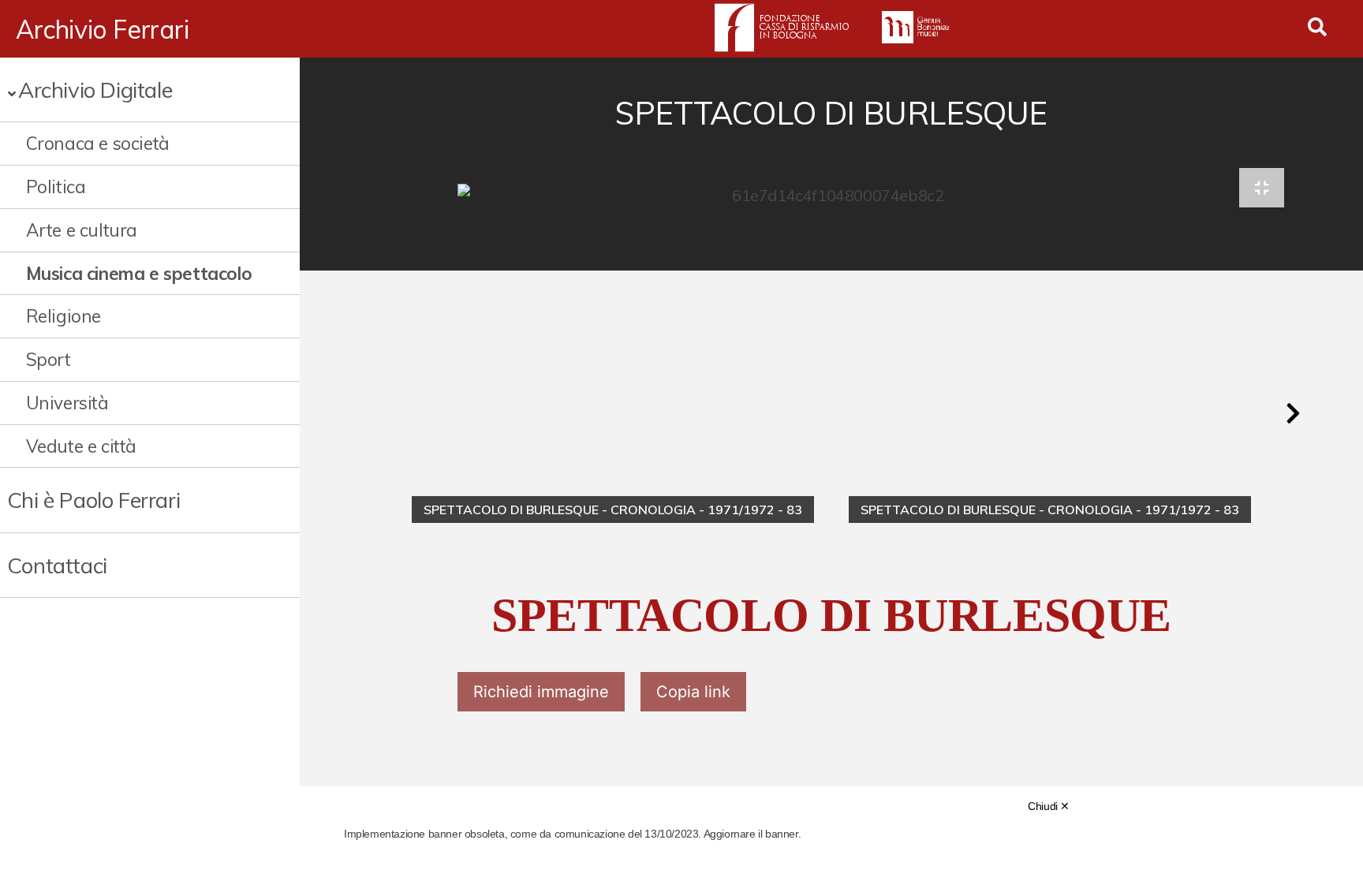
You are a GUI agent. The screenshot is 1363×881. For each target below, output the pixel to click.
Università (67, 402)
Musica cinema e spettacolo (139, 273)
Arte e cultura (81, 229)
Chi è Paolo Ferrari (93, 499)
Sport (48, 359)
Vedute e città (81, 446)
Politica (56, 186)
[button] (1293, 413)
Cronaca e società (98, 143)
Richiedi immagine (541, 691)
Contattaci (57, 565)
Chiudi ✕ (1049, 806)
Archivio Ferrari (102, 29)
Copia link (693, 691)
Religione (63, 315)
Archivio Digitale (95, 89)
